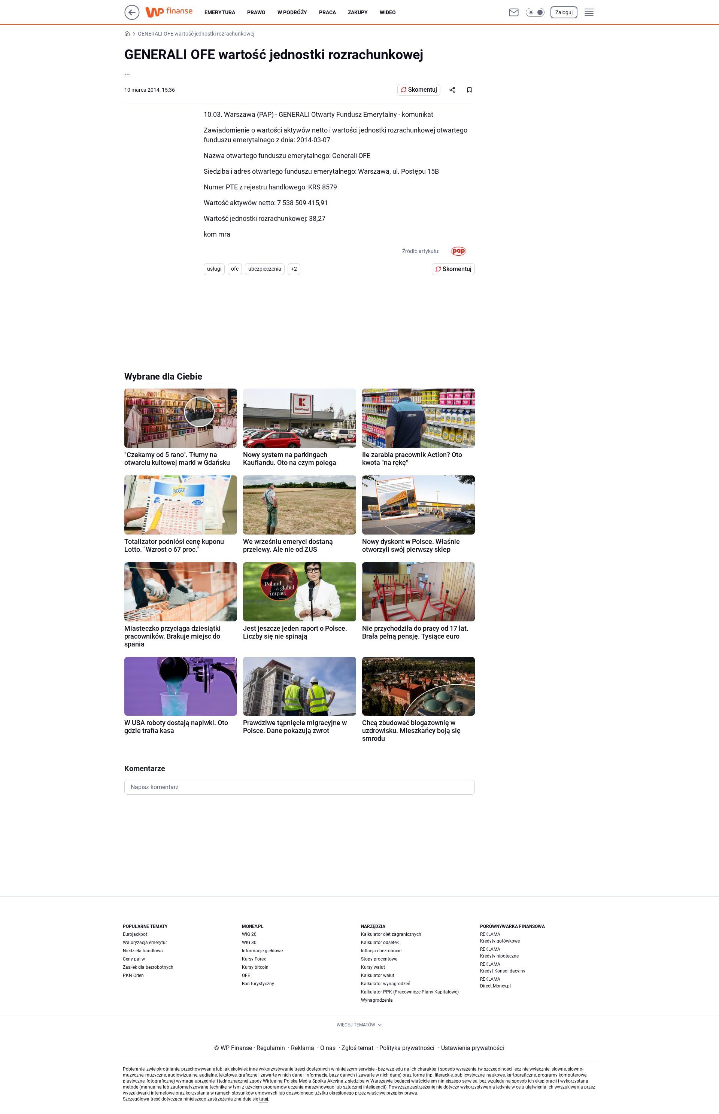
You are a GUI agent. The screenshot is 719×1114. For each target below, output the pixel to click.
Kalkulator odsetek (380, 942)
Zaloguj (564, 12)
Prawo (256, 12)
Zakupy (358, 12)
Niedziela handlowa (143, 950)
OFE (246, 975)
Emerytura (219, 12)
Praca (327, 12)
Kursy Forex (254, 959)
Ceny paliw (134, 959)
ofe (235, 269)
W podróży (292, 12)
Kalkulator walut (377, 975)
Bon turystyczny (258, 983)
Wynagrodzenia (377, 1000)
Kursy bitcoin (255, 967)
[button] (535, 12)
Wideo (388, 12)
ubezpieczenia (264, 269)
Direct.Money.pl (495, 986)
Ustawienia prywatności (471, 1047)
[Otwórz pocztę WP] (514, 12)
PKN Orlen (133, 975)
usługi (214, 269)
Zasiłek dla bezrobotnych (148, 967)
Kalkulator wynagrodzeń (385, 983)
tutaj (263, 1099)
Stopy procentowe (379, 959)
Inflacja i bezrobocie (381, 950)
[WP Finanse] (174, 12)
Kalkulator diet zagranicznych (391, 934)
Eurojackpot (135, 934)
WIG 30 (249, 942)
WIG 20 (249, 934)
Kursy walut (373, 967)
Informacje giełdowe (262, 950)
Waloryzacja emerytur (145, 942)
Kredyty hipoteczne (499, 956)
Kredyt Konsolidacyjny (502, 971)
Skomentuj (422, 89)
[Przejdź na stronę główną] (132, 17)
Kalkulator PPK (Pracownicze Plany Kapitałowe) (410, 992)
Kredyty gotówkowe (500, 941)
